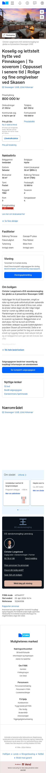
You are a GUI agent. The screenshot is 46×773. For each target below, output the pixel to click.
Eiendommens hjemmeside (16, 394)
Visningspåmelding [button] (23, 275)
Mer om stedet (39, 491)
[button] (42, 12)
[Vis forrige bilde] (4, 24)
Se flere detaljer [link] (11, 221)
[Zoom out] (41, 460)
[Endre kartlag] (41, 446)
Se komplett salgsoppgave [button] (23, 370)
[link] (17, 87)
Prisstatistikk (29, 121)
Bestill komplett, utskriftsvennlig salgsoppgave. (22, 269)
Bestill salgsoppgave (13, 390)
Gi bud (7, 386)
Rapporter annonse (10, 606)
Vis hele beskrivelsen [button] (14, 350)
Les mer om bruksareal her (13, 214)
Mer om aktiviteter (12, 493)
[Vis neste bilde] (42, 24)
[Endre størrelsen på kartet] (41, 419)
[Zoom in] (41, 454)
